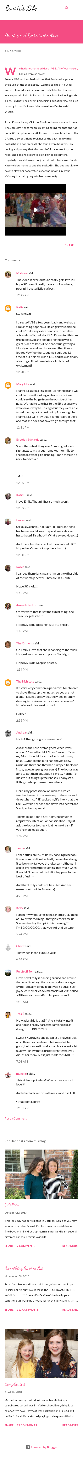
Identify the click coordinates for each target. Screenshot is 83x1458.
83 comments (27, 1425)
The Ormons (24, 643)
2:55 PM (22, 720)
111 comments (27, 1309)
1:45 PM (22, 631)
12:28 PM (23, 372)
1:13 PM (22, 593)
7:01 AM (22, 1061)
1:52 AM (22, 1001)
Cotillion (12, 1204)
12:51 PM (23, 1108)
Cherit (20, 946)
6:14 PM (22, 959)
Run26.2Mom (25, 971)
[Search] (66, 7)
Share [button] (69, 245)
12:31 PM (23, 427)
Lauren (20, 520)
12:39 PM (23, 508)
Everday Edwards (27, 439)
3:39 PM (22, 836)
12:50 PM (23, 555)
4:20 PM (22, 896)
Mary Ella (22, 384)
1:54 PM (22, 669)
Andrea (21, 732)
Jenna (20, 848)
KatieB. (21, 495)
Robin (20, 567)
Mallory (21, 273)
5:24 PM (22, 934)
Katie (19, 307)
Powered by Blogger (44, 1447)
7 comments (26, 1245)
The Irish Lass (25, 681)
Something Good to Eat (24, 1268)
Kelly (19, 908)
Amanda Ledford (27, 605)
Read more (70, 1245)
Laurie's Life (21, 8)
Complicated (15, 1384)
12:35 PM (23, 483)
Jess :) (20, 1013)
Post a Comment (16, 1118)
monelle (21, 1073)
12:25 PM (23, 295)
